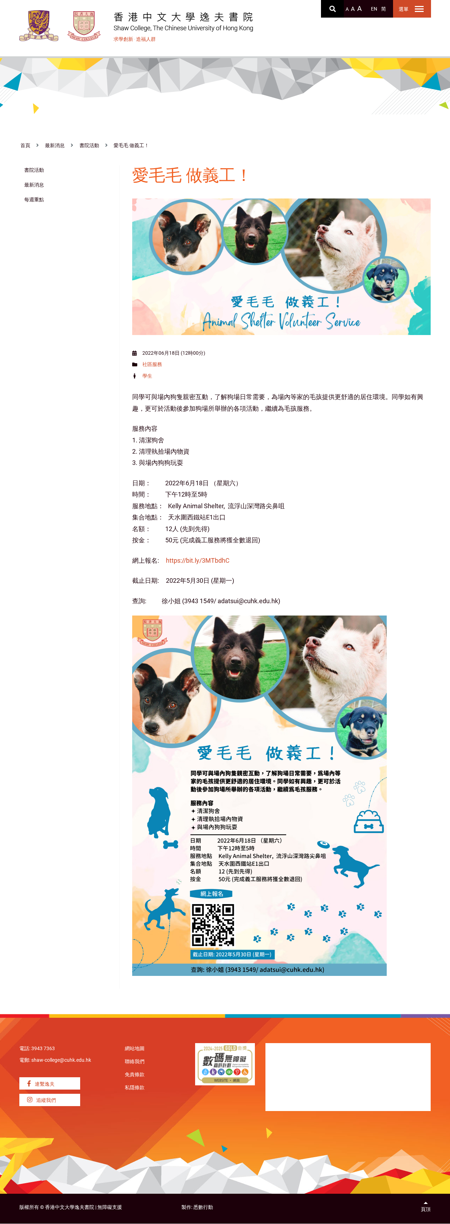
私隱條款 (134, 1088)
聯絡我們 (134, 1062)
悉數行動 (203, 1207)
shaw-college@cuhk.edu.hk (61, 1060)
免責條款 (134, 1075)
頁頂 (426, 1209)
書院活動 (89, 146)
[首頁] (84, 26)
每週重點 (34, 200)
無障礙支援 (109, 1207)
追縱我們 (45, 1100)
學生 (147, 376)
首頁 (25, 146)
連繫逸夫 (44, 1084)
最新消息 (55, 146)
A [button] (347, 9)
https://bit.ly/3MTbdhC (198, 560)
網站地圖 (134, 1049)
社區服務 (152, 364)
